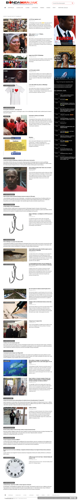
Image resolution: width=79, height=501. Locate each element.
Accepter (72, 497)
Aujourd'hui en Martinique (9, 85)
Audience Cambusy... (33, 407)
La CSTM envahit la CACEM (34, 70)
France (42, 7)
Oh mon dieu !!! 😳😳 (64, 99)
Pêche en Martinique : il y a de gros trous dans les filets (13, 241)
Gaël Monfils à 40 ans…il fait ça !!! (66, 153)
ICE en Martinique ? (63, 145)
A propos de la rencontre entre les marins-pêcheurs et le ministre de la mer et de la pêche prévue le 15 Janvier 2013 (23, 400)
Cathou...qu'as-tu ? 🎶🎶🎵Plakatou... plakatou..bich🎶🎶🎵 (36, 34)
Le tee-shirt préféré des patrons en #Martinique (38, 84)
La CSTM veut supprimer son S (35, 19)
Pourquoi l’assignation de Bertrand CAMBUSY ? (11, 439)
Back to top (71, 495)
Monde (48, 7)
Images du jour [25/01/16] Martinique (36, 55)
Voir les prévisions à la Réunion (62, 87)
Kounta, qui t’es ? (63, 123)
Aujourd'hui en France (8, 351)
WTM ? (54, 7)
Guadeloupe (19, 7)
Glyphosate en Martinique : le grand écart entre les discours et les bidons (67, 136)
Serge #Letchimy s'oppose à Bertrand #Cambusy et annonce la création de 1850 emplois (19, 196)
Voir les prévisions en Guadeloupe (63, 85)
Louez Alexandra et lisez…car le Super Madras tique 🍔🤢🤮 (67, 132)
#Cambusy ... (31, 137)
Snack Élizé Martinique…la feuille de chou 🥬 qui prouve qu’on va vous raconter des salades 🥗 (67, 104)
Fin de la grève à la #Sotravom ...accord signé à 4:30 (12, 109)
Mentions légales (63, 7)
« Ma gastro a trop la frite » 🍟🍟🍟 (66, 114)
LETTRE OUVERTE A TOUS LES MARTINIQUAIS (11, 206)
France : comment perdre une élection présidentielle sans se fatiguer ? (67, 95)
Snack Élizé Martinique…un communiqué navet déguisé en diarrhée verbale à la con (67, 119)
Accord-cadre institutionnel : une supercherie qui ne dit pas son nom (66, 149)
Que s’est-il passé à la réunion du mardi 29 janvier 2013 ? (40, 288)
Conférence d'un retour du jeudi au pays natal (11, 342)
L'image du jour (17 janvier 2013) (35, 321)
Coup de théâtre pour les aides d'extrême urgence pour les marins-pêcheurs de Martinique (40, 249)
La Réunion (35, 7)
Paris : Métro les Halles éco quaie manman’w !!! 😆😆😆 (66, 141)
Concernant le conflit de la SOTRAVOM (36, 115)
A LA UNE (5, 20)
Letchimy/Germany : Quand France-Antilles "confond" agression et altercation (17, 484)
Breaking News (7, 116)
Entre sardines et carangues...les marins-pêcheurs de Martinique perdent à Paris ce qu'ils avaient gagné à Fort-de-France (40, 361)
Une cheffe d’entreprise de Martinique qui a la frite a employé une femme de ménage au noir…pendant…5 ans (67, 158)
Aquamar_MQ (69, 82)
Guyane (27, 7)
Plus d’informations (65, 497)
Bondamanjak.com (9, 498)
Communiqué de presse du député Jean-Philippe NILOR (13, 353)
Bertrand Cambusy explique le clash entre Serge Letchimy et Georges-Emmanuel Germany (19, 429)
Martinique (11, 7)
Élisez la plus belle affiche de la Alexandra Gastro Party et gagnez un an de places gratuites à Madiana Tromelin (67, 110)
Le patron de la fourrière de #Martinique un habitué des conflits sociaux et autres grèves (19, 160)
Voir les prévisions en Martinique (63, 86)
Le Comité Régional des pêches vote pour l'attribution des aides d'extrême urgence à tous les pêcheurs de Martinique (40, 264)
